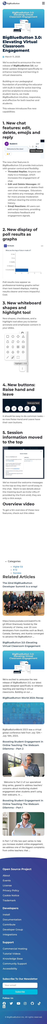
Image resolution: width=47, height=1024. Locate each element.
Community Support (15, 963)
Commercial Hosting (15, 948)
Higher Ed (18, 566)
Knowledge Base (13, 958)
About (6, 875)
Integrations (10, 934)
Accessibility (10, 968)
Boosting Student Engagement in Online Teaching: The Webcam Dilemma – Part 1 (23, 804)
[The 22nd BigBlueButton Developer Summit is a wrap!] (23, 614)
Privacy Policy (11, 890)
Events (7, 880)
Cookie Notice (11, 895)
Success (17, 573)
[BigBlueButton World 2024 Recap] (23, 723)
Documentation (12, 919)
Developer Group (13, 929)
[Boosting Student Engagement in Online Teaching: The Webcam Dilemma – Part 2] (23, 776)
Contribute (9, 924)
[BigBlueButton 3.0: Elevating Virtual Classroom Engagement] (23, 673)
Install (6, 914)
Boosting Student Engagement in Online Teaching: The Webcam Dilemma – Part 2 (23, 745)
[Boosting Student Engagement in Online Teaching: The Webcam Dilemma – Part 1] (23, 834)
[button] (43, 3)
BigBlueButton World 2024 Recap (23, 697)
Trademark (9, 900)
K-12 (15, 569)
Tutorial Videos (11, 953)
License (7, 885)
